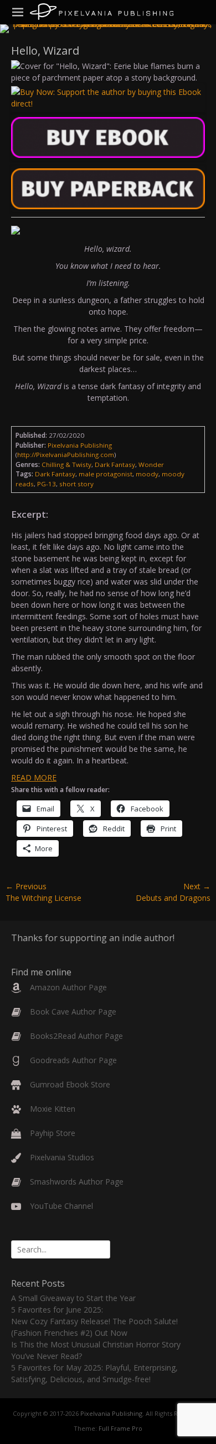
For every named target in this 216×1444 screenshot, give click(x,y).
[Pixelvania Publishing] (101, 11)
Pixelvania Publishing (111, 1413)
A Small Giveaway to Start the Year (73, 1298)
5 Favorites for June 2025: (57, 1309)
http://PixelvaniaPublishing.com (65, 454)
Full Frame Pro (120, 1428)
